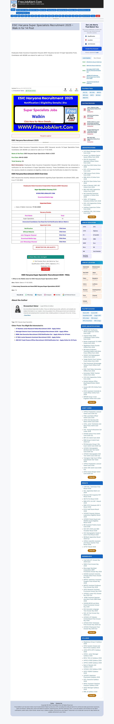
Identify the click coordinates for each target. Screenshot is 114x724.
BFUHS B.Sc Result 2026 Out (94, 62)
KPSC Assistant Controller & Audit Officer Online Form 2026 (92, 392)
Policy (52, 703)
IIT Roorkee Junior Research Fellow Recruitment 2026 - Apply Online (38, 328)
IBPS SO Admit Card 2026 (92, 438)
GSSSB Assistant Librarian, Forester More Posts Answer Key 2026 (92, 575)
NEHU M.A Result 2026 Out (94, 65)
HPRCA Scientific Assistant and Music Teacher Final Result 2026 (92, 542)
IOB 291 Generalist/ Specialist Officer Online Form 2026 (91, 161)
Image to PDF (97, 315)
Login (97, 52)
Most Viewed (97, 58)
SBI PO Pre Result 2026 (91, 499)
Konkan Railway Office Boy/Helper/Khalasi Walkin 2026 (92, 383)
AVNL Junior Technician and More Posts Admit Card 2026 (92, 425)
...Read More (27, 315)
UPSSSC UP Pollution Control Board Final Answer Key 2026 (92, 618)
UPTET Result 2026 (90, 547)
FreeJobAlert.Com (30, 1)
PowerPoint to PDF (87, 315)
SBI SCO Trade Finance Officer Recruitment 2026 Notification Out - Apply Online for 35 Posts (46, 340)
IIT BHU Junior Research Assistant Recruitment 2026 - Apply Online (38, 337)
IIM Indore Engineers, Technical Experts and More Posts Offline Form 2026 (92, 351)
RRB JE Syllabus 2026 (90, 691)
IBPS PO (99, 92)
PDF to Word (86, 318)
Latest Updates (87, 58)
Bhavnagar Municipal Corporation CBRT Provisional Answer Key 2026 (93, 569)
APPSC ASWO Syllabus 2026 (93, 663)
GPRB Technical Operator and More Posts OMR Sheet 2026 (92, 599)
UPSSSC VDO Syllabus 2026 (93, 669)
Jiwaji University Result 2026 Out (93, 82)
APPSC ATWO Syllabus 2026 (93, 660)
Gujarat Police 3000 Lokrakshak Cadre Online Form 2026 (91, 337)
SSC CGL (85, 92)
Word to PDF (86, 312)
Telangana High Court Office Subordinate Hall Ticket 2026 (92, 459)
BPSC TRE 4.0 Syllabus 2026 (93, 658)
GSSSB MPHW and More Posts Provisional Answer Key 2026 (91, 605)
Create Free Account (92, 49)
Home (13, 9)
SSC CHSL (92, 92)
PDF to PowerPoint (87, 320)
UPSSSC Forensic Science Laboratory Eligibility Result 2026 (92, 515)
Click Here (62, 235)
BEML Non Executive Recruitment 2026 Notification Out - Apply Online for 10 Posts (43, 334)
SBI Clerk (98, 95)
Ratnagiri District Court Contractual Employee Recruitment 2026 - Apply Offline (42, 331)
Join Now (45, 269)
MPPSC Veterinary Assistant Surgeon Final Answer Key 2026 (92, 581)
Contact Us (59, 703)
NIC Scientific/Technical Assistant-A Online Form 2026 (91, 195)
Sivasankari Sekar (18, 90)
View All (92, 217)
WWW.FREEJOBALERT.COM (45, 193)
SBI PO (92, 95)
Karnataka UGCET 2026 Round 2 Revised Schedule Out (94, 70)
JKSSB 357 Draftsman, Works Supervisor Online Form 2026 (93, 77)
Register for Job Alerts (45, 247)
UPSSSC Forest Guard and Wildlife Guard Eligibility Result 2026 (92, 520)
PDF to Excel (94, 318)
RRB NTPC (85, 97)
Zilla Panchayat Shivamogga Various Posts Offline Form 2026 (92, 365)
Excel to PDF (94, 312)
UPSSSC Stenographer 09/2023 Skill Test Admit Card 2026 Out (91, 449)
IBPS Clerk (85, 95)
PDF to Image (97, 320)
